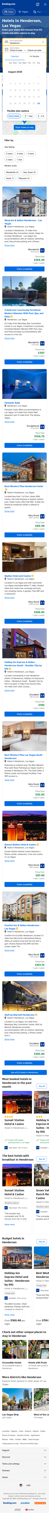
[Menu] (45, 4)
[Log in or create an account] (37, 4)
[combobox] (25, 43)
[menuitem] (9, 12)
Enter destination (16, 41)
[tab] (14, 56)
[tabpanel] (24, 90)
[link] (9, 153)
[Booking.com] (8, 4)
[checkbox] (38, 77)
